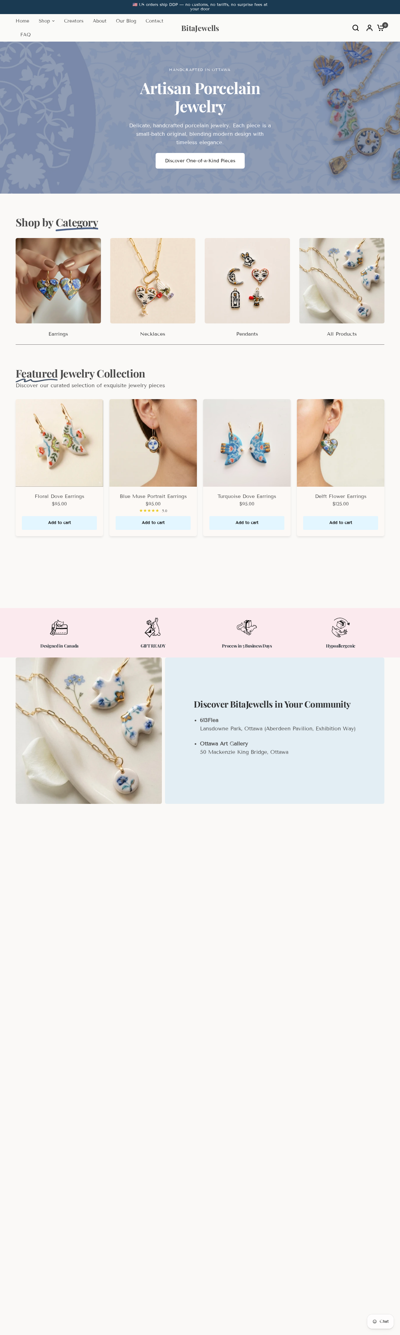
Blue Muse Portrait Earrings (153, 496)
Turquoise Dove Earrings (247, 496)
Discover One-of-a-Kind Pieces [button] (200, 161)
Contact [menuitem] (154, 21)
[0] (379, 28)
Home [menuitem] (22, 21)
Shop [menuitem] (44, 21)
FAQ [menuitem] (25, 35)
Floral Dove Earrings (59, 496)
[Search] (355, 28)
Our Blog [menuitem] (126, 21)
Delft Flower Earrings (341, 496)
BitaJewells (200, 28)
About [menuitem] (100, 21)
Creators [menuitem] (73, 21)
